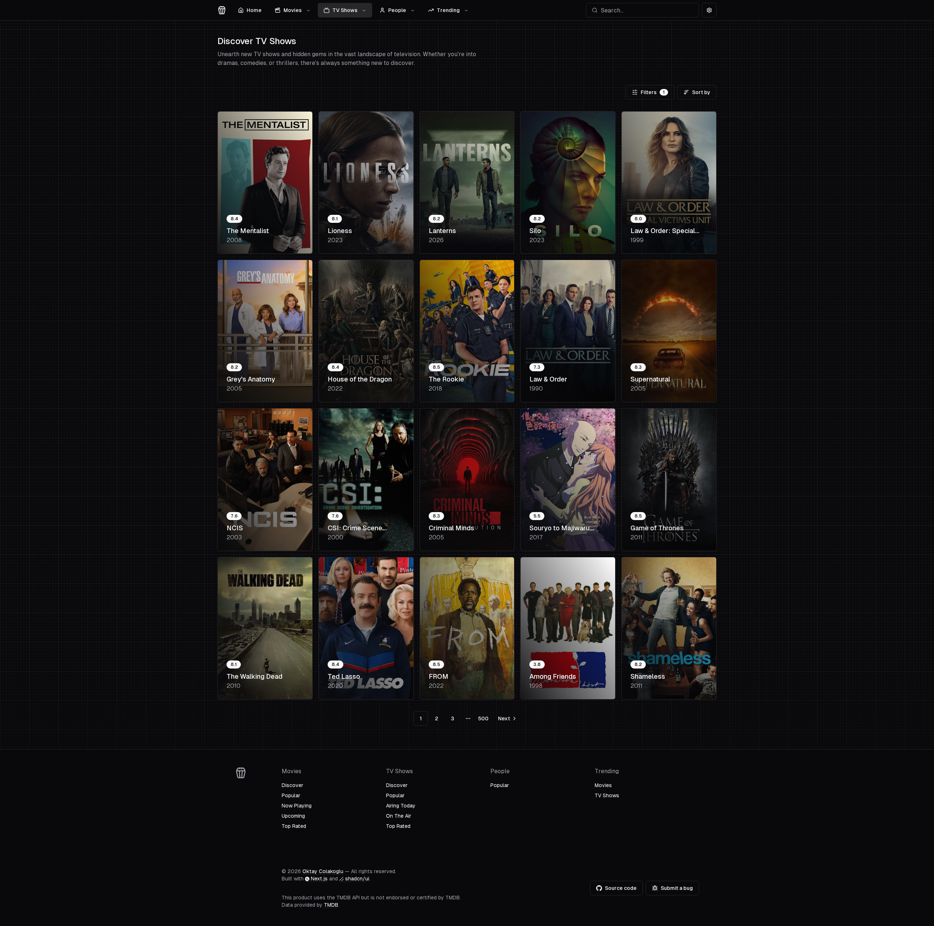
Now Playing (297, 806)
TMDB (331, 905)
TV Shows (345, 10)
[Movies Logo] (221, 10)
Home (254, 10)
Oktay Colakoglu (322, 871)
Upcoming (293, 816)
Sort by (701, 92)
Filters (653, 92)
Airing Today (401, 806)
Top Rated (294, 826)
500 (483, 718)
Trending (448, 10)
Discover (292, 785)
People (397, 10)
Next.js (319, 879)
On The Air (398, 816)
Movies (292, 10)
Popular (291, 795)
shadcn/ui (357, 879)
